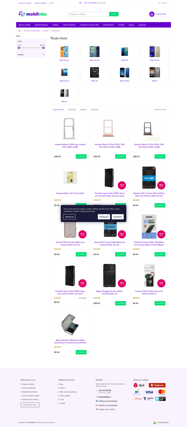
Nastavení (69, 217)
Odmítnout (103, 217)
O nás (51, 3)
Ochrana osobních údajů (30, 396)
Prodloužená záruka (30, 405)
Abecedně (94, 110)
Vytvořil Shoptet (163, 422)
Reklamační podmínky (29, 392)
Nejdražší (83, 110)
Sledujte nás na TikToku (106, 409)
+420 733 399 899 (104, 390)
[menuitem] (142, 25)
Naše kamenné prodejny (68, 392)
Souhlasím (117, 217)
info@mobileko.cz (104, 397)
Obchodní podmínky (29, 388)
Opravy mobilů (65, 396)
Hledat (114, 14)
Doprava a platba (40, 3)
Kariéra (62, 388)
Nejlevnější (72, 110)
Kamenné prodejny (24, 3)
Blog (61, 384)
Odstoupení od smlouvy (30, 399)
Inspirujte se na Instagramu (107, 405)
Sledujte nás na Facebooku (107, 401)
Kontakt (62, 403)
